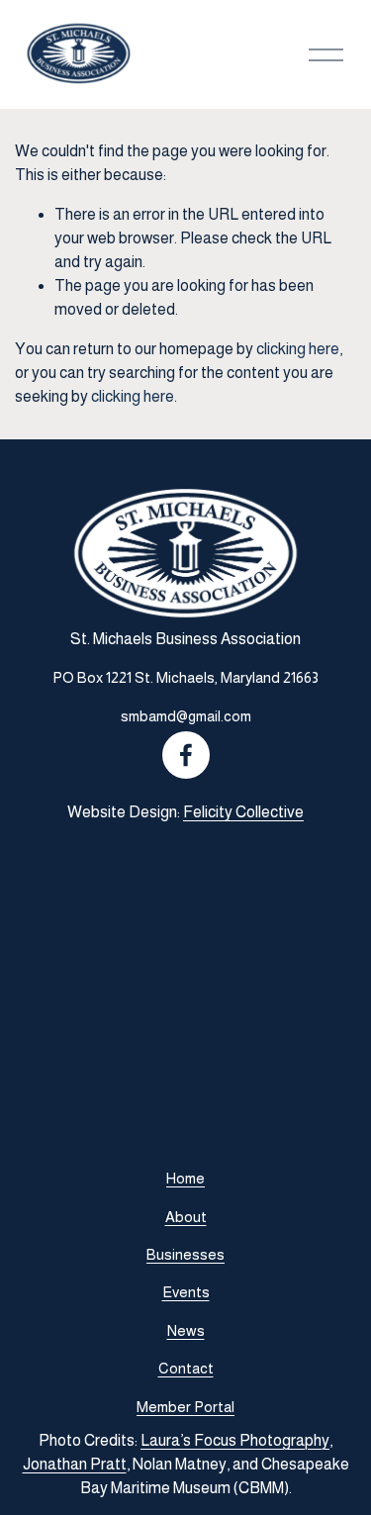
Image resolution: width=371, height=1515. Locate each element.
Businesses (185, 1254)
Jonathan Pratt (75, 1464)
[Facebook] (186, 755)
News (186, 1330)
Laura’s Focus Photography (234, 1440)
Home (185, 1178)
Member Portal (185, 1406)
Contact (186, 1368)
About (186, 1216)
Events (186, 1291)
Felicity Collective (243, 812)
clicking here (297, 348)
